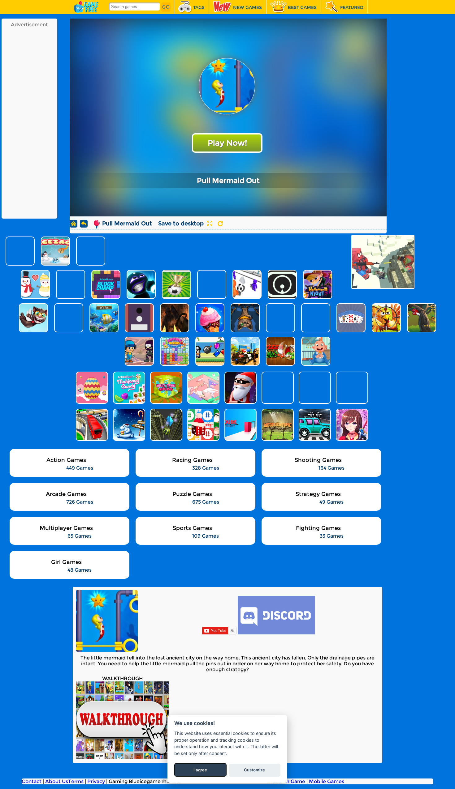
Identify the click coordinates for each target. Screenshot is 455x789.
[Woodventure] (277, 425)
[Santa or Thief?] (239, 388)
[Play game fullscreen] (209, 223)
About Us (56, 781)
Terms (76, 781)
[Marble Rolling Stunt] (165, 425)
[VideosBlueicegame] (122, 757)
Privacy (96, 781)
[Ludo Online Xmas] (202, 425)
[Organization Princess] (202, 388)
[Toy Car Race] (314, 425)
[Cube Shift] (239, 425)
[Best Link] (351, 388)
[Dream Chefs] (314, 388)
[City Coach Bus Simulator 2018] (91, 425)
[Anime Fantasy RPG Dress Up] (351, 425)
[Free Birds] (277, 388)
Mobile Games (326, 781)
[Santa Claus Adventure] (128, 425)
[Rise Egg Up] (91, 388)
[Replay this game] (220, 223)
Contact (31, 781)
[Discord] (276, 633)
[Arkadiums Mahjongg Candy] (128, 388)
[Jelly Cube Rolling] (165, 388)
